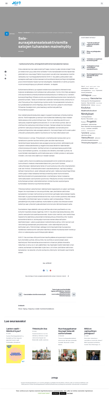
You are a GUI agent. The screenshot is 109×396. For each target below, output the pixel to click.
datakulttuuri (85, 88)
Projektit (91, 121)
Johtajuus (86, 95)
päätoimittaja (92, 124)
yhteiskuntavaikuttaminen (89, 140)
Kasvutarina (96, 98)
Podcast (83, 122)
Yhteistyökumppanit (89, 142)
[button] (6, 3)
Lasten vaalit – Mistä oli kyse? (13, 329)
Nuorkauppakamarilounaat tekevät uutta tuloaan (95, 75)
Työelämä (85, 133)
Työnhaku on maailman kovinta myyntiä (94, 59)
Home (20, 33)
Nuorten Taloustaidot (87, 119)
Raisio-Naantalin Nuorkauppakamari (91, 126)
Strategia (83, 128)
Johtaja (54, 377)
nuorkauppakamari (86, 117)
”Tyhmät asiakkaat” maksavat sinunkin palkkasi (93, 44)
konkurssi (98, 105)
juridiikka (94, 95)
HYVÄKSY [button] (55, 393)
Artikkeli (12, 34)
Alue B (87, 86)
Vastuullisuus (87, 137)
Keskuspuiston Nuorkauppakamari (90, 101)
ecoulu (96, 88)
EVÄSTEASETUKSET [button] (44, 393)
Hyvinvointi (99, 90)
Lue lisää (70, 393)
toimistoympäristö (91, 130)
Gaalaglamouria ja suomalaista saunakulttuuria (93, 67)
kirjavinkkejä (99, 103)
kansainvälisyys (85, 99)
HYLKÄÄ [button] (63, 393)
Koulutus (85, 107)
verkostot (97, 138)
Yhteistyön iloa (39, 328)
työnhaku (92, 133)
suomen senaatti (92, 129)
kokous (93, 105)
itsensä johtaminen (86, 92)
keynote (83, 103)
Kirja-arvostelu (91, 103)
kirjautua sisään (34, 309)
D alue (98, 86)
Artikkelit (27, 33)
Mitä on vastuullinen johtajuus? (90, 331)
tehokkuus (83, 130)
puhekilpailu (84, 124)
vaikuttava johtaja (86, 135)
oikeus (95, 119)
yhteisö (100, 143)
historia (93, 90)
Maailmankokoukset (89, 110)
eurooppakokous (86, 90)
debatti (91, 88)
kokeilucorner (85, 105)
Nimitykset (87, 114)
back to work (93, 86)
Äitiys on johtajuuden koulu (94, 52)
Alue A (83, 86)
